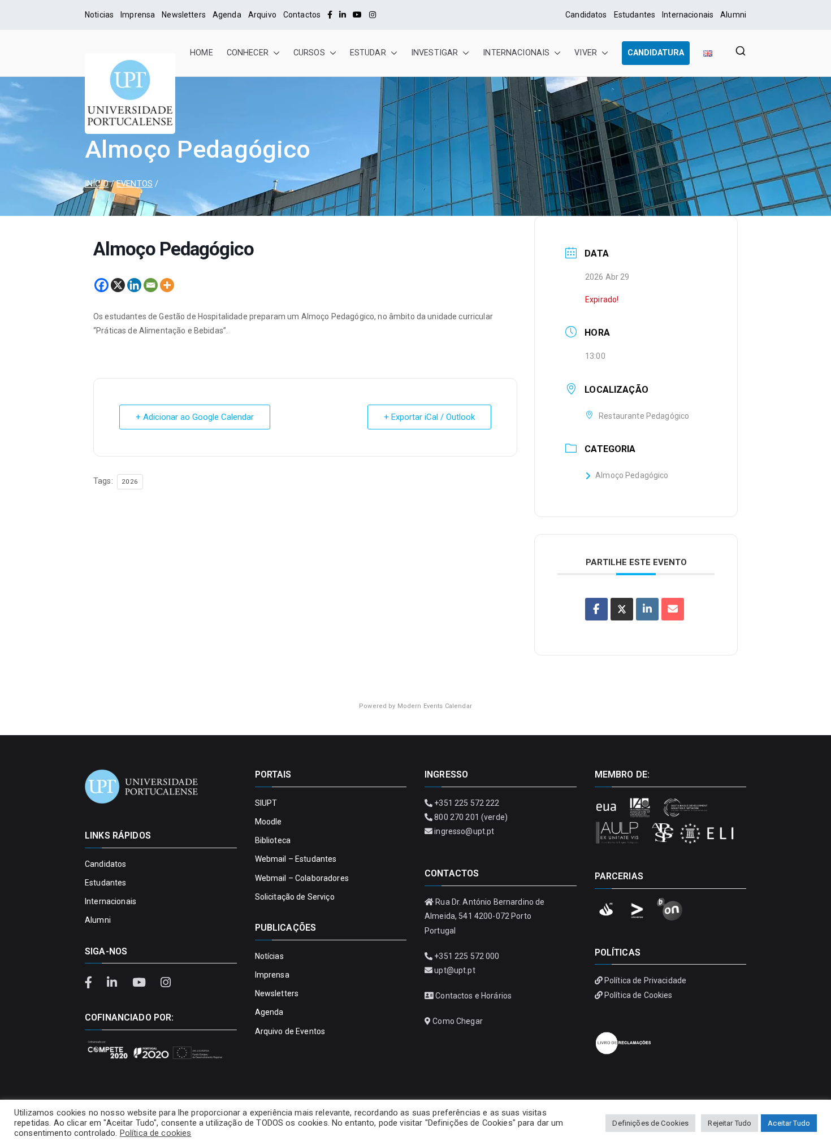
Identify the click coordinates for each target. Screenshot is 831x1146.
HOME (201, 53)
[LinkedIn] (342, 14)
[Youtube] (357, 14)
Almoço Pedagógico (631, 475)
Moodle (268, 821)
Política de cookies (156, 1133)
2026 (130, 481)
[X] (118, 285)
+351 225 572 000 (466, 956)
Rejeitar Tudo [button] (729, 1123)
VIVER (585, 53)
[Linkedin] (134, 285)
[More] (167, 285)
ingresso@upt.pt (464, 831)
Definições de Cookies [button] (650, 1123)
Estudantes (634, 14)
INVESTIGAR (434, 53)
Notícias (269, 956)
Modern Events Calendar (434, 706)
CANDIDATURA (655, 53)
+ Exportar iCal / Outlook (429, 417)
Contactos (302, 14)
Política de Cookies (638, 995)
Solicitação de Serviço (295, 896)
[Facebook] (329, 14)
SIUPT (266, 803)
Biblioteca (273, 840)
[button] (274, 53)
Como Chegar (457, 1021)
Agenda (227, 14)
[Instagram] (372, 14)
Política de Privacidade (645, 980)
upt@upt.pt (454, 970)
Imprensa (137, 14)
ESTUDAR (368, 53)
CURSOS (309, 53)
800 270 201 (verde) (471, 817)
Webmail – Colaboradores (302, 878)
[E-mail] (672, 609)
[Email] (151, 285)
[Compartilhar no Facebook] (596, 609)
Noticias (99, 14)
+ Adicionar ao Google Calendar (195, 417)
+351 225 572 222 (466, 803)
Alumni (733, 14)
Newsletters (184, 14)
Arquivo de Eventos (290, 1031)
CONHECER (248, 53)
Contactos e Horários (473, 995)
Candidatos (586, 14)
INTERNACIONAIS (516, 53)
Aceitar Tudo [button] (789, 1123)
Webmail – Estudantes (296, 858)
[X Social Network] (622, 609)
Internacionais (687, 14)
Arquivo (262, 14)
